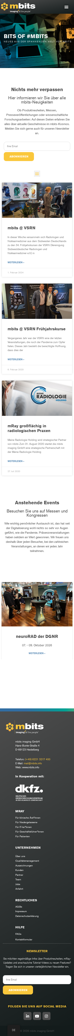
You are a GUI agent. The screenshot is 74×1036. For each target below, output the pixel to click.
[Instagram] (46, 1016)
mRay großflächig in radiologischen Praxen (29, 428)
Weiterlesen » (16, 262)
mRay (19, 811)
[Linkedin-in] (27, 1016)
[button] (66, 7)
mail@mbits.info (33, 763)
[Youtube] (37, 1016)
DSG (37, 636)
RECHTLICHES (26, 900)
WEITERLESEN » (37, 653)
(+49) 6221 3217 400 (37, 759)
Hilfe (19, 927)
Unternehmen (28, 847)
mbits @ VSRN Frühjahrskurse (36, 328)
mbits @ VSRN (21, 227)
